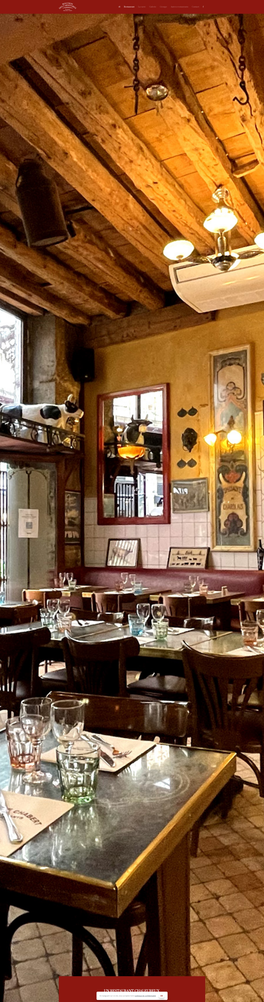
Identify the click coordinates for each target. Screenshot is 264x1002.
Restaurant (129, 7)
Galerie (152, 7)
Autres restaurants (179, 7)
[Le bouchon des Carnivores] (69, 7)
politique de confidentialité (145, 996)
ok (161, 996)
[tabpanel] (132, 501)
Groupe (163, 7)
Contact (195, 7)
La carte (142, 7)
